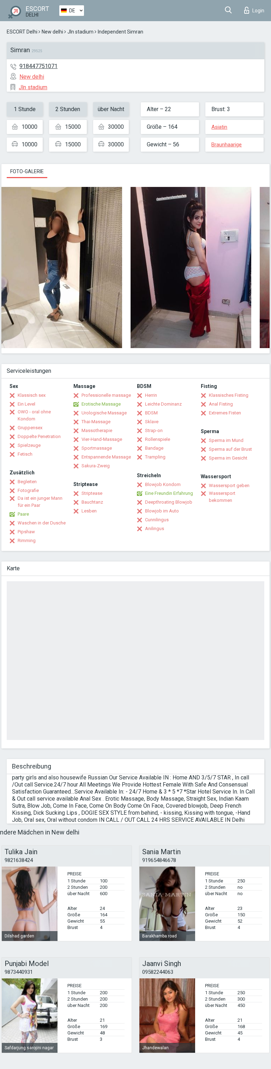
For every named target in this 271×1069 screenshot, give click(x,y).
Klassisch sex (32, 395)
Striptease (92, 493)
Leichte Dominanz (163, 404)
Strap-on (154, 430)
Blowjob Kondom (163, 484)
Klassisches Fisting (228, 395)
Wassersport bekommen (222, 497)
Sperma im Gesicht (228, 458)
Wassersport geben (229, 485)
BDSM (151, 412)
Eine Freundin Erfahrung (169, 493)
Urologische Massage (104, 412)
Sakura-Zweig (96, 465)
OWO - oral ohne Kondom (34, 415)
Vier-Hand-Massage (102, 439)
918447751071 (38, 66)
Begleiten (27, 481)
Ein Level (26, 404)
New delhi (52, 32)
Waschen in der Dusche (42, 523)
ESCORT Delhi (22, 32)
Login (258, 10)
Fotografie (28, 490)
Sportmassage (97, 448)
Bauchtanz (92, 502)
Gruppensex (30, 427)
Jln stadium (80, 32)
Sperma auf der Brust (230, 449)
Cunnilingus (157, 519)
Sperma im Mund (226, 440)
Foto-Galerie (27, 171)
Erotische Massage (101, 404)
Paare (23, 514)
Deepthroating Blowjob (168, 502)
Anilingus (154, 528)
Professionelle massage (106, 395)
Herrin (151, 395)
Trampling (155, 457)
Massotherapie (97, 430)
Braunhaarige (226, 144)
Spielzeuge (29, 445)
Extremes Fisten (225, 412)
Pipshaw (26, 531)
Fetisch (25, 454)
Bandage (154, 448)
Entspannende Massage (106, 457)
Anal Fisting (221, 404)
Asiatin (219, 127)
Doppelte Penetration (39, 436)
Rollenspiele (157, 439)
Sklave (151, 421)
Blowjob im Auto (162, 511)
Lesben (89, 511)
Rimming (27, 540)
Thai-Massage (96, 421)
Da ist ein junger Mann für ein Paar (40, 502)
